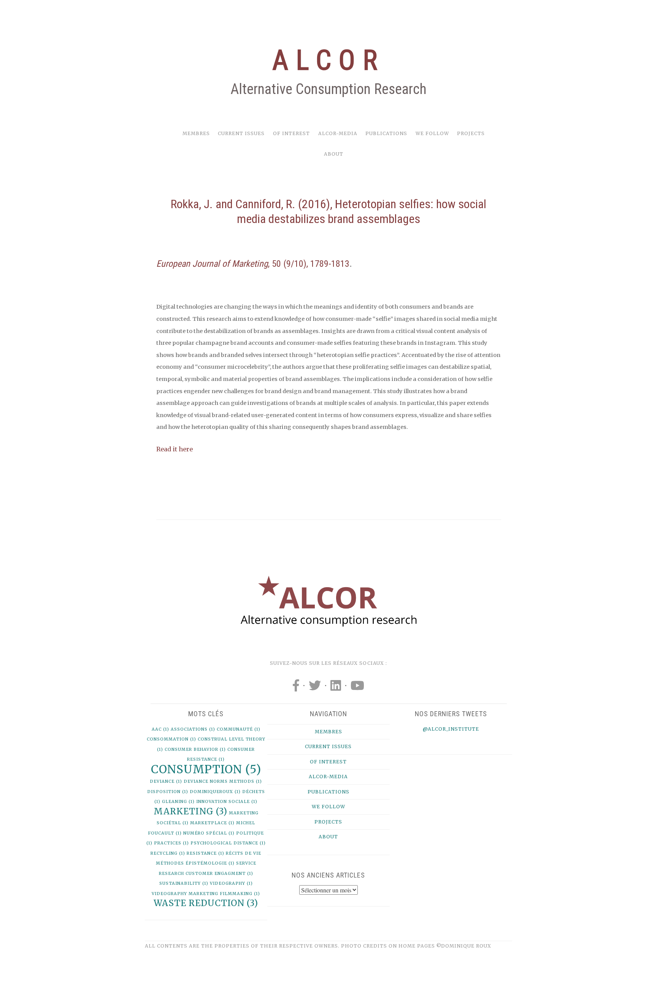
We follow (432, 133)
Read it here (174, 449)
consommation (171, 739)
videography (231, 883)
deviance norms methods (223, 781)
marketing (190, 811)
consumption (206, 769)
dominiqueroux (215, 791)
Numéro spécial (209, 833)
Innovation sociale (226, 801)
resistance (205, 853)
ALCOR (328, 60)
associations (193, 729)
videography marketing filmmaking (206, 893)
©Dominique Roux (463, 946)
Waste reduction (206, 903)
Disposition (167, 791)
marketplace (212, 822)
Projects (471, 133)
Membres (196, 133)
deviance (166, 781)
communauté (238, 729)
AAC (160, 729)
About (333, 154)
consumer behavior (195, 749)
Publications (386, 133)
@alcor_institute (451, 729)
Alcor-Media (337, 133)
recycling (168, 853)
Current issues (241, 133)
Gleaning (178, 801)
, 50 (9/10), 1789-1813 (252, 263)
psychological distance (228, 843)
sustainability (183, 883)
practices (171, 843)
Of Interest (291, 133)
